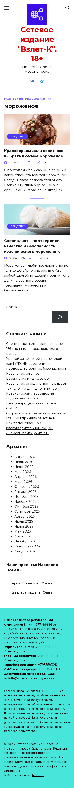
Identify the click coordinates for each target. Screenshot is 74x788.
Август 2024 (24, 551)
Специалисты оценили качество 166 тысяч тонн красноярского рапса (34, 349)
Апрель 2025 (25, 536)
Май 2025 (22, 531)
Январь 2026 (25, 492)
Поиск (11, 307)
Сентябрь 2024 (27, 546)
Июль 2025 (23, 521)
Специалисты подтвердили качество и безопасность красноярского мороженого (32, 246)
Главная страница (17, 99)
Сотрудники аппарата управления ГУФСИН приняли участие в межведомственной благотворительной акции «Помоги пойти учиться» (36, 423)
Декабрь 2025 (26, 497)
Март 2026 (23, 482)
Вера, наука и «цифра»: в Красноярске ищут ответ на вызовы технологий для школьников (36, 383)
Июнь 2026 (23, 467)
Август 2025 (24, 516)
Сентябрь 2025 (27, 511)
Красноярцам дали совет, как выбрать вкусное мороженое (34, 153)
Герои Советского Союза (31, 583)
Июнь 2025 (23, 526)
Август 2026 (24, 457)
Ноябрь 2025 (25, 502)
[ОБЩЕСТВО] (37, 142)
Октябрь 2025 (26, 507)
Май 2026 (22, 472)
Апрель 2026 (25, 477)
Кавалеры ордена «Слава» (32, 592)
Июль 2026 (23, 462)
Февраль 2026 (26, 487)
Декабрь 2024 (26, 541)
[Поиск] (60, 317)
